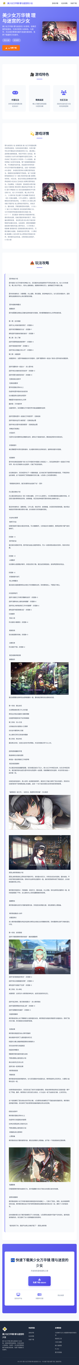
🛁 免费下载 (12, 48)
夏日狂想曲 (58, 1352)
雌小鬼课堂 (58, 1345)
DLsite (57, 1349)
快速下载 (74, 3)
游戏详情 (55, 3)
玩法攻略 (64, 3)
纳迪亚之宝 (58, 1338)
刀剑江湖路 (58, 1342)
